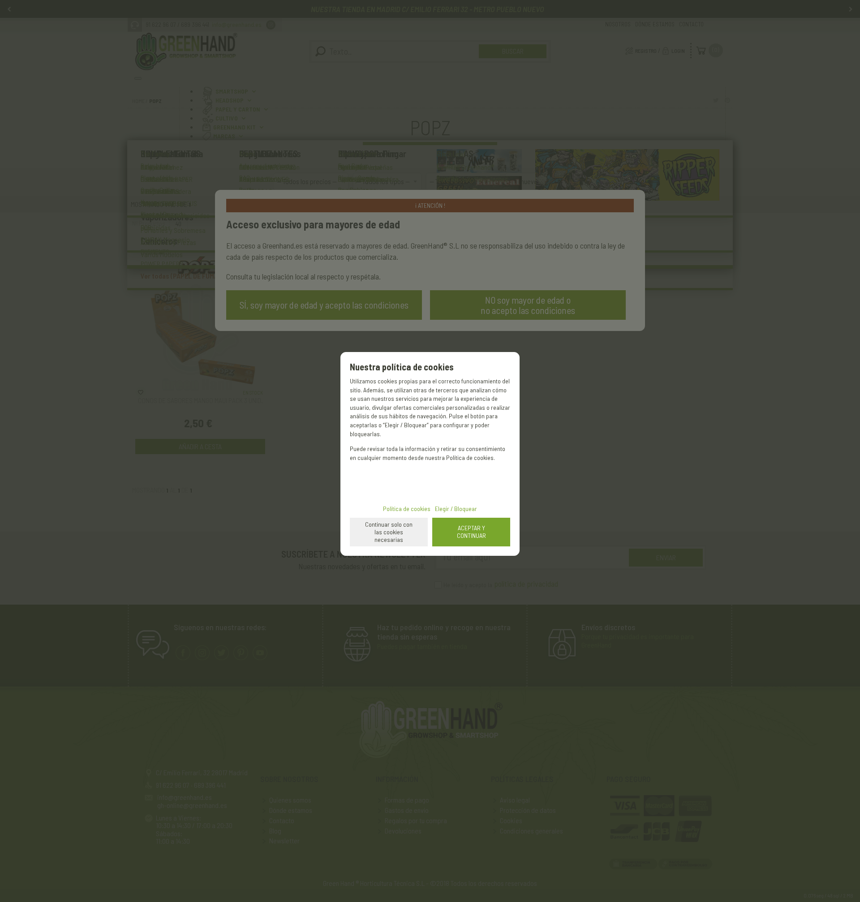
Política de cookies (406, 508)
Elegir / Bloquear (456, 508)
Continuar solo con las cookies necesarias (389, 531)
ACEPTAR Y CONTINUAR (471, 531)
